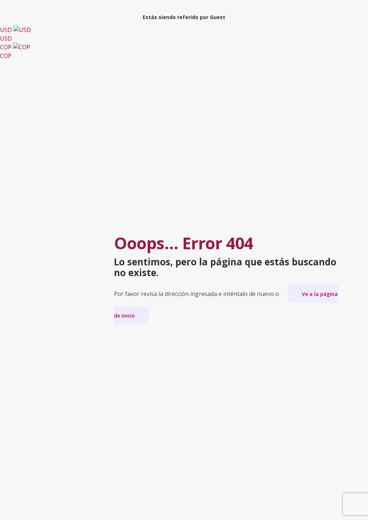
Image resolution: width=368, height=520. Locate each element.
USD (6, 34)
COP (6, 51)
